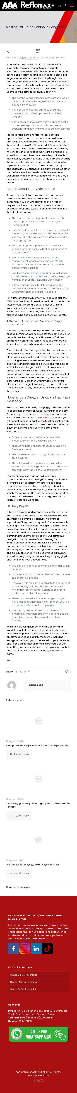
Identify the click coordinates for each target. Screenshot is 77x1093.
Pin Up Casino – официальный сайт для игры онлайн (37, 745)
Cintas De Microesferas (23, 975)
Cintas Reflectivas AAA (23, 989)
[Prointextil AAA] (26, 5)
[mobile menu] (72, 5)
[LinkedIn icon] (38, 1080)
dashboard (30, 57)
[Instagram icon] (42, 1080)
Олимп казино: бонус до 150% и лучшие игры (32, 864)
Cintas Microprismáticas (24, 982)
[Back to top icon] (38, 1068)
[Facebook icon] (34, 1080)
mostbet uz (45, 417)
